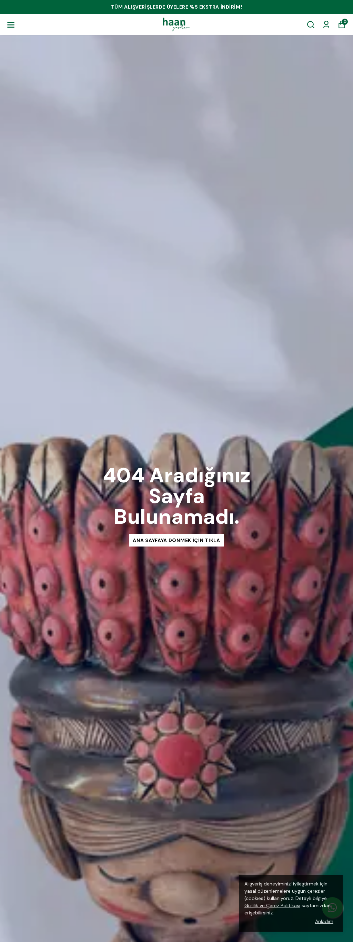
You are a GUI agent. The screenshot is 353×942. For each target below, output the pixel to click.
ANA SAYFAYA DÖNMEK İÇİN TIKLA (176, 540)
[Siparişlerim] (326, 24)
